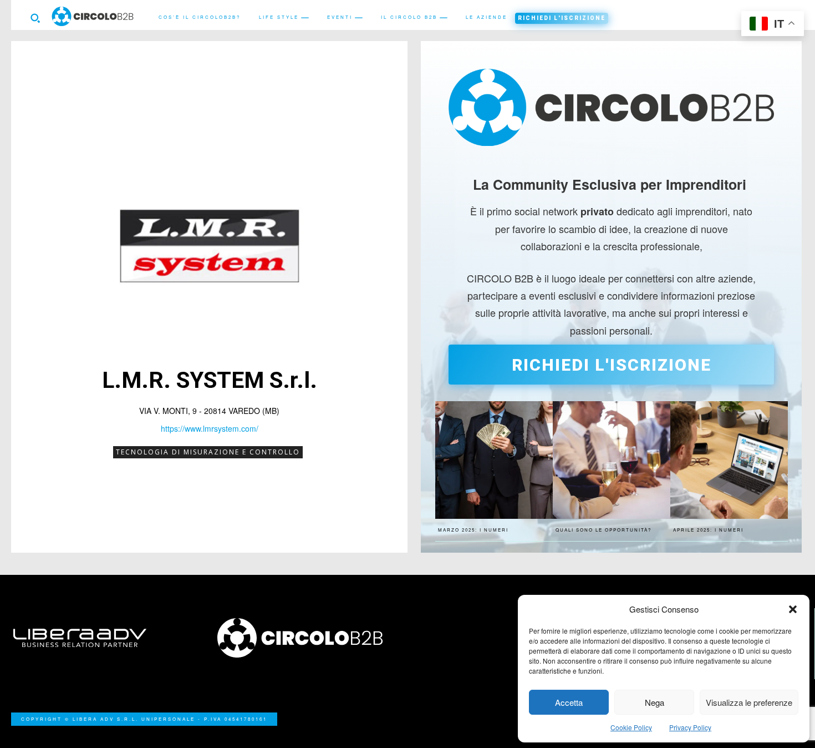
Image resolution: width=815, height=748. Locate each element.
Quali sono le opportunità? (603, 530)
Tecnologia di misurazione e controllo (208, 452)
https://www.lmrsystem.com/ (209, 428)
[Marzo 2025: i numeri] (494, 460)
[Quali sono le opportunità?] (611, 460)
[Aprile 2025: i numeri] (729, 460)
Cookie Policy (631, 727)
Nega (654, 702)
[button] (792, 609)
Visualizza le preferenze (749, 702)
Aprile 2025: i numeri (708, 530)
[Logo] (306, 638)
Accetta (569, 702)
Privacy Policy (690, 727)
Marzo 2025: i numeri (473, 530)
